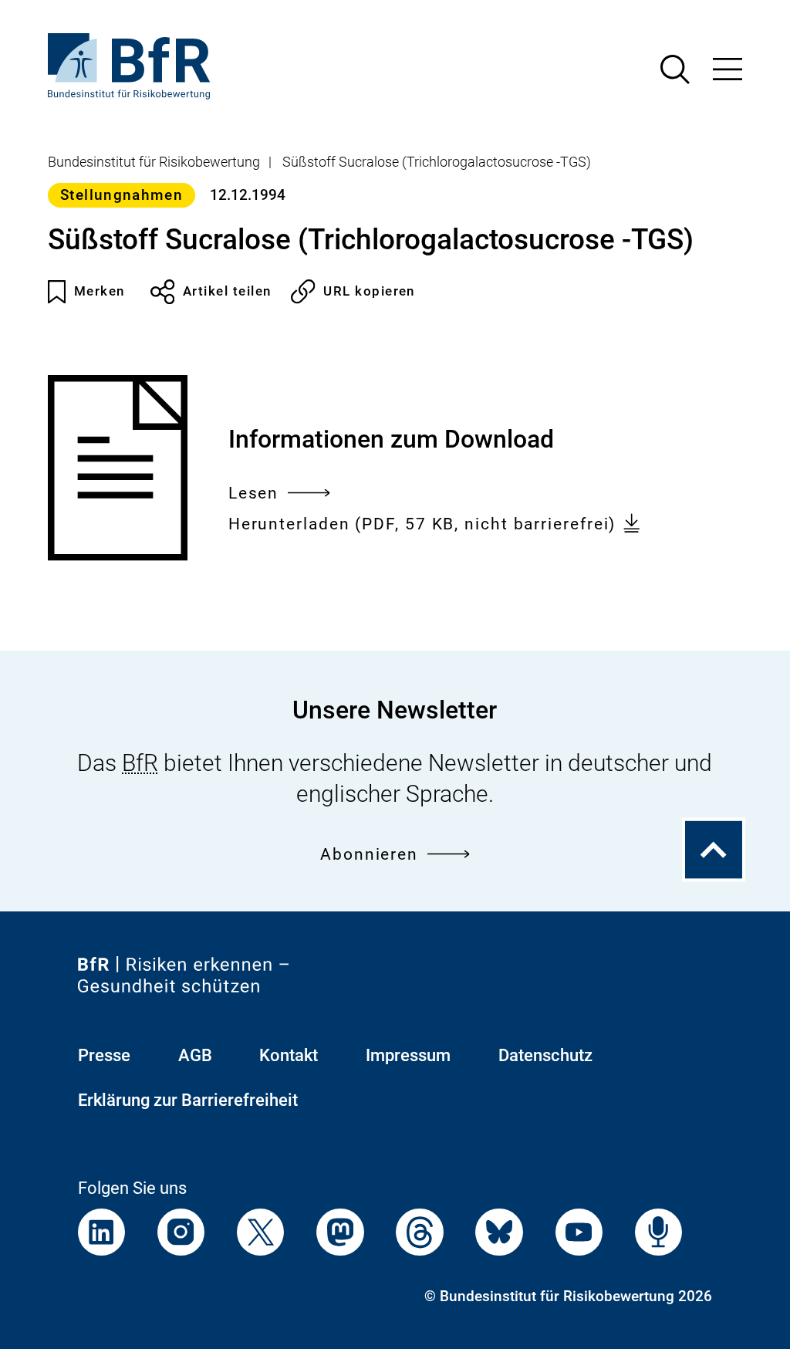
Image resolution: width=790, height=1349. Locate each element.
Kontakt (288, 1055)
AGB (195, 1055)
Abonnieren (369, 854)
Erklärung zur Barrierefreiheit (188, 1100)
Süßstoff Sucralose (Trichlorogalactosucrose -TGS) (436, 162)
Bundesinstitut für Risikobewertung (154, 162)
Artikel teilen (227, 291)
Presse (104, 1055)
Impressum (408, 1055)
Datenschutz (545, 1055)
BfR (140, 762)
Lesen (253, 495)
